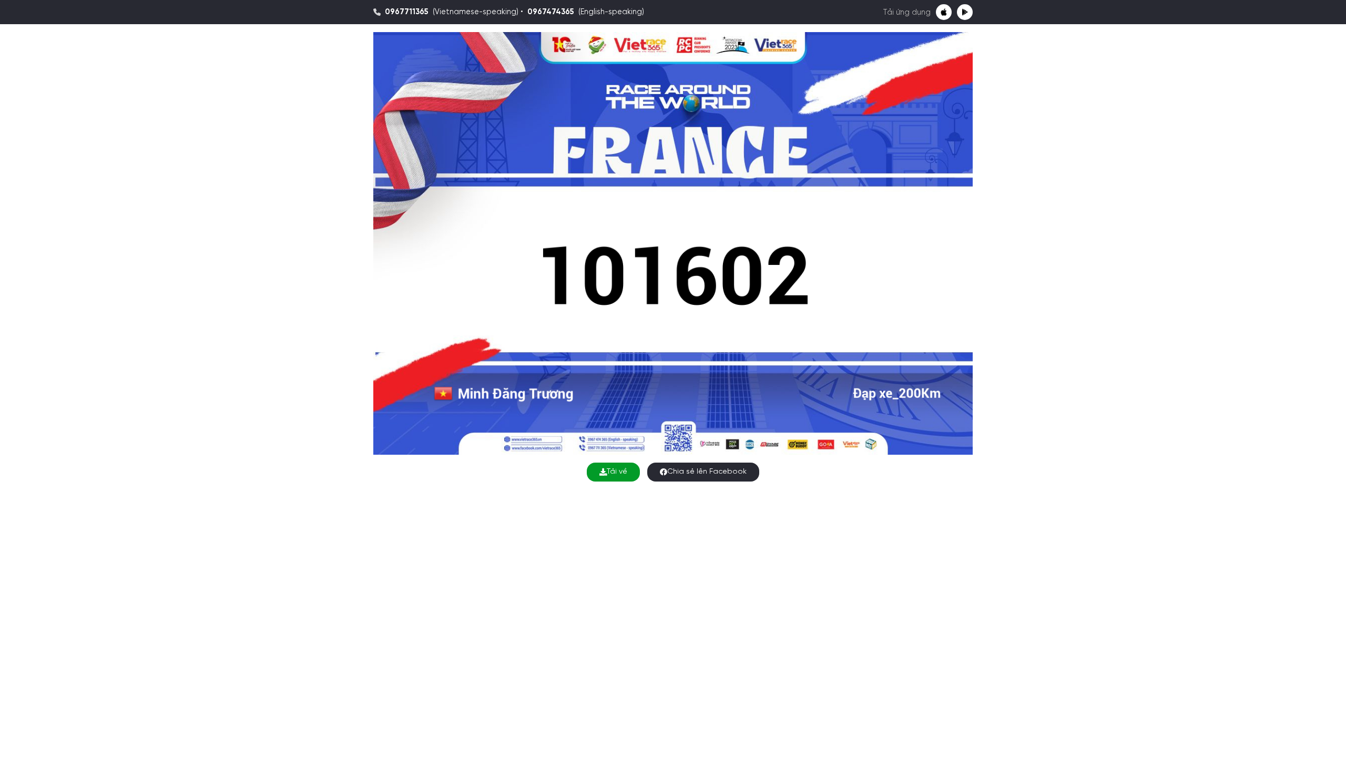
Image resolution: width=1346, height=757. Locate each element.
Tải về (617, 472)
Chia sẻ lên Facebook (707, 472)
